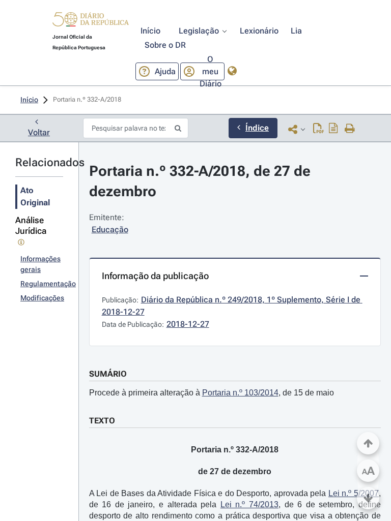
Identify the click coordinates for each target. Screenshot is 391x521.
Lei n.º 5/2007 (353, 493)
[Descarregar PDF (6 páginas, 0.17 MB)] (318, 129)
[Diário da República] (90, 21)
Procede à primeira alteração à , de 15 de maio (211, 392)
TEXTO (102, 420)
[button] (90, 20)
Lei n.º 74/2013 (249, 504)
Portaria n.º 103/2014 (240, 392)
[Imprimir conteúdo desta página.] (350, 129)
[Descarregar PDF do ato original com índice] (333, 129)
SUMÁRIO (108, 374)
